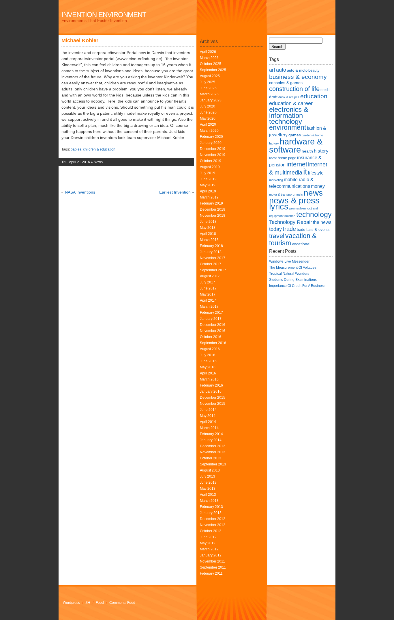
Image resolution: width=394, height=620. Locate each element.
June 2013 (208, 482)
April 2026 (208, 52)
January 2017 (211, 319)
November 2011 (212, 561)
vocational (301, 244)
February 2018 (211, 246)
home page (287, 158)
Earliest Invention (175, 192)
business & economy (298, 76)
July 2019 (207, 173)
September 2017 (213, 270)
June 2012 (208, 537)
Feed (100, 603)
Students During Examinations (293, 280)
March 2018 (209, 240)
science (289, 216)
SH (87, 603)
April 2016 (208, 373)
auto (281, 70)
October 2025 (210, 64)
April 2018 (208, 234)
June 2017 (208, 288)
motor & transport (281, 194)
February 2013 (211, 507)
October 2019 (210, 161)
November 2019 (212, 155)
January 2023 (211, 100)
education (313, 96)
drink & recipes (288, 97)
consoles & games (286, 82)
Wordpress (71, 603)
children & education (99, 149)
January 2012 (211, 555)
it (305, 171)
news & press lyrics (294, 203)
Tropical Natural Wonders (289, 274)
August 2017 (210, 276)
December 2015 (212, 398)
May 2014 (207, 416)
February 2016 (211, 385)
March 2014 (209, 428)
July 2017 (207, 282)
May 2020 (207, 118)
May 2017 (207, 294)
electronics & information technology (288, 115)
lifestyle (316, 172)
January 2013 (211, 513)
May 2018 (207, 228)
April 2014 (208, 422)
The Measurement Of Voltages (292, 268)
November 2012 (212, 525)
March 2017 (209, 307)
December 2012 (212, 519)
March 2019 (209, 197)
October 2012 (210, 531)
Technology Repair (290, 222)
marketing (276, 180)
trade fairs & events (313, 229)
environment (287, 127)
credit (325, 90)
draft (273, 96)
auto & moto (297, 70)
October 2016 (210, 337)
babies (76, 149)
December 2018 (212, 209)
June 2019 (208, 179)
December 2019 (212, 149)
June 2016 (208, 361)
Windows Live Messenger (289, 261)
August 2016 (210, 349)
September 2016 (213, 343)
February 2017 (211, 313)
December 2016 (212, 325)
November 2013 (212, 452)
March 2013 (209, 501)
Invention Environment (103, 14)
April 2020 (208, 124)
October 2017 (210, 264)
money (318, 186)
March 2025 (209, 94)
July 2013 (207, 476)
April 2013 (208, 495)
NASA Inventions (80, 192)
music (298, 194)
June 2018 (208, 222)
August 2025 (210, 76)
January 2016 (211, 391)
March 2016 (209, 379)
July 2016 (207, 355)
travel (276, 236)
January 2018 (211, 252)
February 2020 (211, 137)
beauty (314, 70)
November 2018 (212, 216)
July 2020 (207, 106)
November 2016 (212, 331)
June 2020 (208, 112)
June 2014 (208, 410)
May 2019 (207, 185)
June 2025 (208, 88)
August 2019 (210, 167)
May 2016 (207, 367)
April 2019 (208, 191)
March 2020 (209, 131)
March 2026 (209, 58)
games (294, 135)
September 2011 (213, 567)
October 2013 (210, 458)
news (313, 192)
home (273, 158)
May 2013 (207, 489)
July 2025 (207, 82)
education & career (291, 103)
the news (322, 222)
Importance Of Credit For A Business (297, 286)
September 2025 (213, 70)
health (307, 151)
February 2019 (211, 203)
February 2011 (211, 573)
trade (289, 229)
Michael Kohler (79, 40)
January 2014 (211, 440)
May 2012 (207, 543)
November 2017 (212, 258)
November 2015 (212, 404)
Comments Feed (122, 603)
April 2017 (208, 300)
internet (296, 164)
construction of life (294, 88)
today (275, 229)
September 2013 (213, 464)
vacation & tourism (292, 239)
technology (314, 214)
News (98, 162)
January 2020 (211, 143)
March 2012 (209, 549)
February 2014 (211, 434)
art (272, 70)
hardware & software (295, 145)
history (321, 151)
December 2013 (212, 446)
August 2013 (210, 470)
